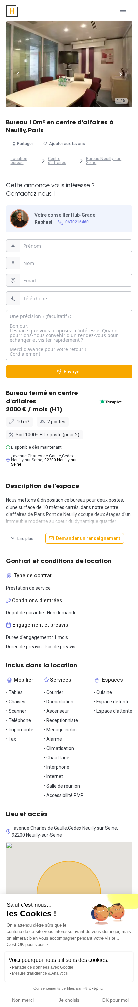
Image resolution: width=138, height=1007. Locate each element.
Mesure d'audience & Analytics (40, 973)
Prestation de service (28, 588)
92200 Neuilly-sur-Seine (44, 462)
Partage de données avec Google (42, 967)
